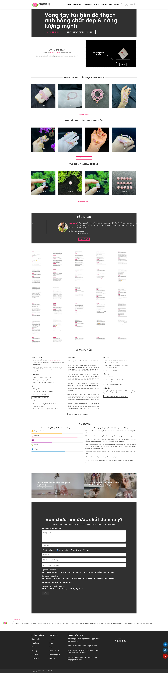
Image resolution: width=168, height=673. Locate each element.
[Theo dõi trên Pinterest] (125, 641)
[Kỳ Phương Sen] (5, 623)
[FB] (166, 645)
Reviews (96, 4)
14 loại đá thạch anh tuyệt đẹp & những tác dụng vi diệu (105, 483)
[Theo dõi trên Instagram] (117, 641)
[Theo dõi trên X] (120, 641)
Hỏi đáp (104, 4)
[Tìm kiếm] (122, 4)
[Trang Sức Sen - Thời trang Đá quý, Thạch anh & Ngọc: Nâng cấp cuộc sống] (41, 4)
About (69, 4)
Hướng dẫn (87, 4)
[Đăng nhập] (126, 4)
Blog (110, 4)
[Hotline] (166, 657)
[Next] (133, 98)
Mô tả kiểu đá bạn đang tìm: (52, 528)
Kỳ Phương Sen (16, 619)
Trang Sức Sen (22, 621)
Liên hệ (116, 4)
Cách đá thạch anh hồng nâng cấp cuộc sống (53, 483)
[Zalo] (166, 651)
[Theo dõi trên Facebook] (115, 641)
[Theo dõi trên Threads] (122, 641)
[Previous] (34, 98)
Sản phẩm (76, 4)
